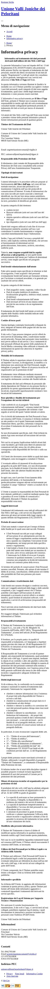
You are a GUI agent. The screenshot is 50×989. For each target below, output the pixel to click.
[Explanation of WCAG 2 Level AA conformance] (16, 987)
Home (9, 36)
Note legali (19, 974)
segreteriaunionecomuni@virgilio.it (21, 954)
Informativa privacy (14, 38)
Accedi (9, 31)
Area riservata (12, 976)
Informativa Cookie (34, 974)
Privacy (9, 974)
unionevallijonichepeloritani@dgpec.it (17, 969)
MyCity (6, 981)
